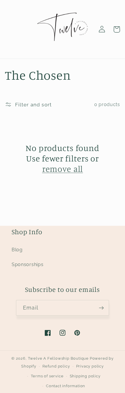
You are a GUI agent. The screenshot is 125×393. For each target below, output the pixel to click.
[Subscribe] (101, 308)
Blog (17, 249)
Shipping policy (85, 376)
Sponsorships (27, 264)
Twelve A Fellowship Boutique (59, 358)
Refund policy (56, 366)
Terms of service (47, 376)
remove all (62, 169)
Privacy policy (90, 366)
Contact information (65, 386)
